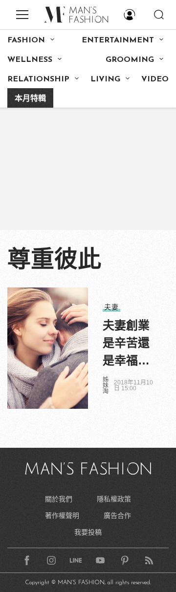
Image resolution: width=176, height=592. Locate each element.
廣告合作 (117, 515)
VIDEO (155, 79)
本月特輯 (30, 99)
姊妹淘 (106, 385)
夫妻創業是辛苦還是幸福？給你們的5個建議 (126, 344)
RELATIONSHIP (38, 79)
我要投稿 (88, 532)
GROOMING (130, 60)
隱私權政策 (114, 499)
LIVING (105, 79)
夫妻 (111, 307)
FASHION (26, 40)
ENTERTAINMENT (118, 40)
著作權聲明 (62, 515)
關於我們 (58, 499)
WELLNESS (29, 60)
